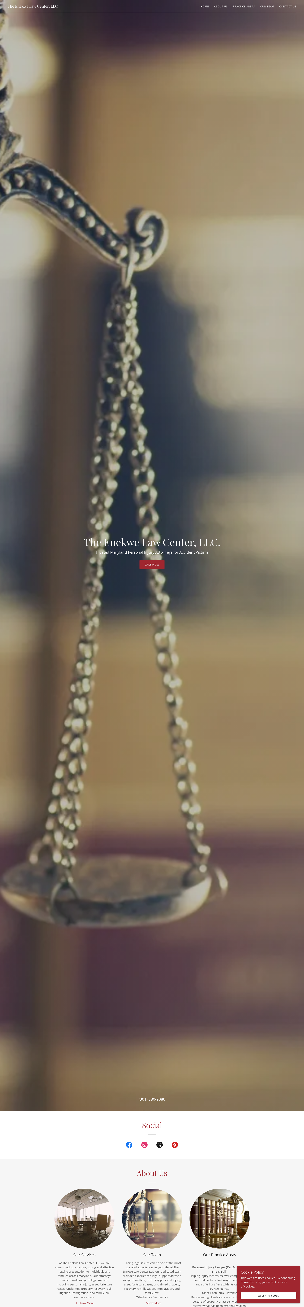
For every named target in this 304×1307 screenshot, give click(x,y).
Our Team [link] (267, 6)
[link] (33, 6)
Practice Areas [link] (244, 6)
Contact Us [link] (287, 6)
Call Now (152, 564)
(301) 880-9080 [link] (152, 1099)
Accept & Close (268, 1295)
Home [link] (204, 6)
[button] (84, 1303)
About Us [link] (221, 6)
